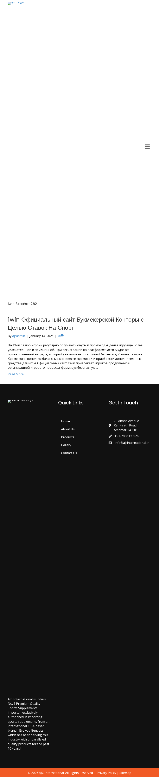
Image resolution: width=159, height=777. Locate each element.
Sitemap (125, 773)
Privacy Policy (106, 773)
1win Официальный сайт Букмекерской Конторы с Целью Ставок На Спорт (76, 323)
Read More (16, 374)
